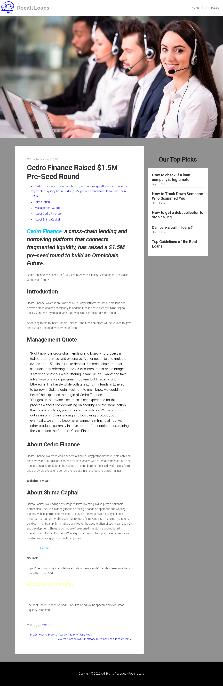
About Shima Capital (47, 219)
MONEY (46, 625)
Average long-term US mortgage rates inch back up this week (93, 639)
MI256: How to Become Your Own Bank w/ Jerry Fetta (61, 634)
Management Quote (47, 207)
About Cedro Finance (48, 213)
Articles (212, 7)
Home (195, 7)
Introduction (42, 202)
